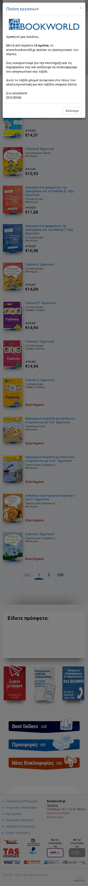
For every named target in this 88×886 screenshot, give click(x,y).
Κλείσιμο (72, 111)
